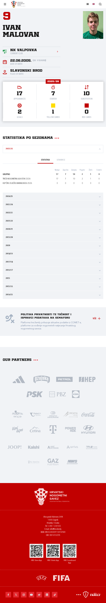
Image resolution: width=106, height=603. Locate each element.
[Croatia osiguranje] (53, 414)
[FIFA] (61, 578)
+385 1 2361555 (54, 526)
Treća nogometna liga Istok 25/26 (16, 179)
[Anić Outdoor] (53, 446)
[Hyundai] (88, 429)
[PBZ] (57, 394)
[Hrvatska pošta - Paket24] (35, 414)
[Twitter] (16, 594)
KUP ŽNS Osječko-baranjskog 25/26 (17, 183)
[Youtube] (31, 594)
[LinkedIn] (47, 594)
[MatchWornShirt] (72, 461)
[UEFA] (41, 578)
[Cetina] (35, 429)
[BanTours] (91, 446)
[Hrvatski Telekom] (53, 429)
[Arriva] (72, 446)
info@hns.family (55, 529)
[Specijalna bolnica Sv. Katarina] (33, 461)
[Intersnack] (17, 429)
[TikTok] (54, 594)
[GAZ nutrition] (53, 461)
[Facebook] (8, 594)
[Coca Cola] (88, 414)
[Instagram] (23, 594)
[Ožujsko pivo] (41, 379)
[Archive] (100, 4)
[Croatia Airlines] (71, 414)
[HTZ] (17, 414)
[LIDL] (76, 394)
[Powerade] (71, 429)
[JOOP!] (14, 446)
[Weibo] (39, 594)
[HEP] (87, 379)
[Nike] (18, 379)
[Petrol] (64, 379)
